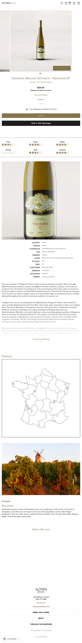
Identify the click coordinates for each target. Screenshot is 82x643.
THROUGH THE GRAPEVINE (41, 624)
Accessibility (47, 630)
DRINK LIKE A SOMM (41, 612)
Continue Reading (41, 339)
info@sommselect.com (41, 606)
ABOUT (41, 618)
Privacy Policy (36, 630)
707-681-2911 (41, 603)
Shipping (33, 90)
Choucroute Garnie (48, 276)
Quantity (41, 100)
